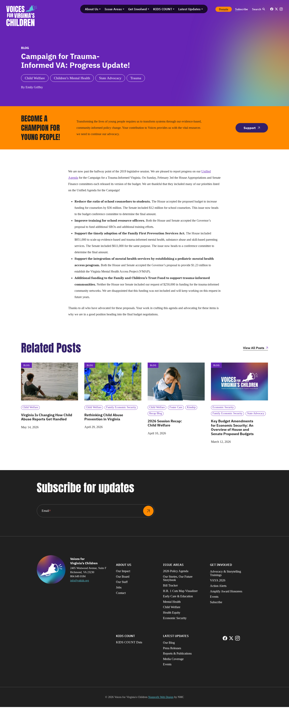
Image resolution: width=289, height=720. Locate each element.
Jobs (118, 587)
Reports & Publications (177, 653)
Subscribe (216, 602)
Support (250, 128)
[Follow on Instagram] (281, 9)
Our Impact (123, 571)
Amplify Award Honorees (226, 591)
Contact (121, 593)
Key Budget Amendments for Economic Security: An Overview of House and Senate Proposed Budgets (232, 427)
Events (214, 596)
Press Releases (172, 648)
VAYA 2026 (217, 580)
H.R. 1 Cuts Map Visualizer (180, 591)
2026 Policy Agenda (175, 571)
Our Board (122, 576)
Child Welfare (171, 607)
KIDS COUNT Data (129, 642)
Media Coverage (173, 659)
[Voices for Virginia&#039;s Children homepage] (21, 15)
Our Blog (169, 642)
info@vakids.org (79, 580)
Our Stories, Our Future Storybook (177, 578)
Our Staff (122, 582)
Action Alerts (218, 585)
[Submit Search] (263, 9)
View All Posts (253, 348)
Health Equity (171, 612)
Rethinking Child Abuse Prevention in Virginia (103, 417)
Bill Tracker (170, 585)
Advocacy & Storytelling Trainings (225, 573)
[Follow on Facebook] (271, 9)
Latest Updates (176, 636)
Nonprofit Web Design (160, 697)
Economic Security (175, 618)
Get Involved (221, 565)
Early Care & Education (178, 596)
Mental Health (172, 601)
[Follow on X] (276, 9)
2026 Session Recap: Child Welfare (165, 423)
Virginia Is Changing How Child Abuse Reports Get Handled (46, 417)
